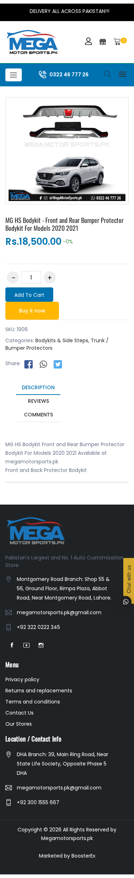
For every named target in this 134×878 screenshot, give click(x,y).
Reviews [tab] (38, 401)
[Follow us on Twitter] (57, 363)
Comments (38, 414)
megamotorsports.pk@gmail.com (59, 612)
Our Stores (18, 723)
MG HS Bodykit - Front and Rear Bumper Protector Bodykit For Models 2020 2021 (64, 224)
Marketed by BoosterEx (67, 855)
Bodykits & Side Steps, (62, 340)
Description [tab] (38, 387)
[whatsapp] (43, 363)
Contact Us (19, 712)
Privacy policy (22, 679)
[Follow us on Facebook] (28, 363)
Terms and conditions (32, 701)
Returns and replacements (38, 690)
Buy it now (32, 310)
